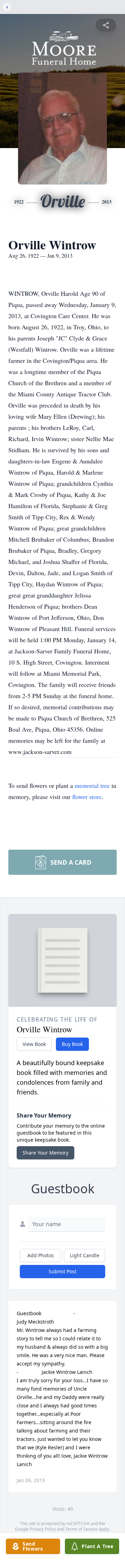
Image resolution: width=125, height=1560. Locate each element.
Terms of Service (81, 1529)
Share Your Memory (45, 1152)
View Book (34, 1044)
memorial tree (92, 785)
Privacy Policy (43, 1529)
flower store (86, 796)
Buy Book (72, 1044)
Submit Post (62, 1271)
